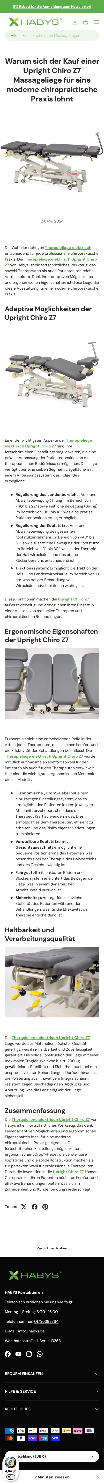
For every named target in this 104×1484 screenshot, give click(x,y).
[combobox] (52, 35)
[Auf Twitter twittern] (24, 1206)
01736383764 (46, 1321)
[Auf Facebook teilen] (34, 1206)
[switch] (10, 1477)
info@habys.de (31, 1331)
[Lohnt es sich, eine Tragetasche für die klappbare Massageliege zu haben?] (97, 1477)
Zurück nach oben (52, 1248)
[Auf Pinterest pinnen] (45, 1206)
